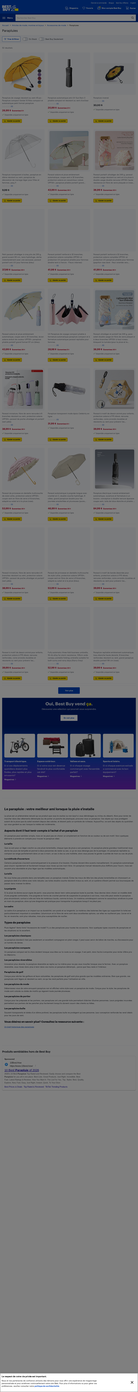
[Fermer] (132, 1382)
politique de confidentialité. (47, 1386)
